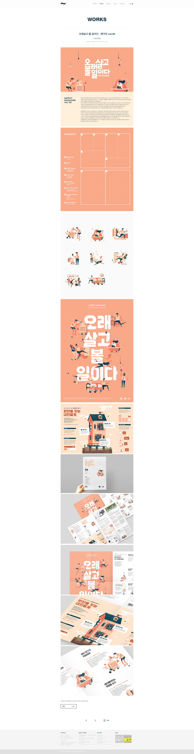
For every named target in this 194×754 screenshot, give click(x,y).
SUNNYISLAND (69, 3)
